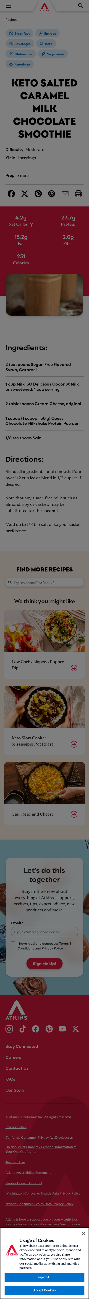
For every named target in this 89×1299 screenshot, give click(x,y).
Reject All (44, 1277)
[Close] (84, 1234)
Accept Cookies (44, 1290)
